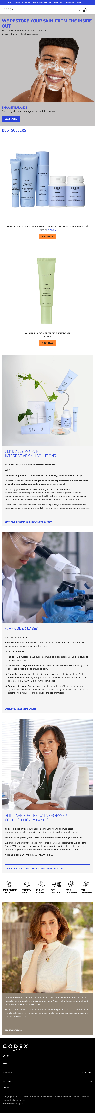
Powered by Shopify (13, 1103)
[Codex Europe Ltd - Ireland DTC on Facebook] (4, 1057)
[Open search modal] (80, 9)
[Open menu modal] (90, 9)
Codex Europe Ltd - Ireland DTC (37, 1096)
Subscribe (87, 1073)
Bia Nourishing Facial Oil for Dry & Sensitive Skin (47, 333)
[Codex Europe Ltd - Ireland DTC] (8, 9)
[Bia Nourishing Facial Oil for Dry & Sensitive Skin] (47, 288)
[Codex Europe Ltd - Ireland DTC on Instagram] (8, 1057)
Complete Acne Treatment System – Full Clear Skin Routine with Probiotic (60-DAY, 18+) (47, 226)
